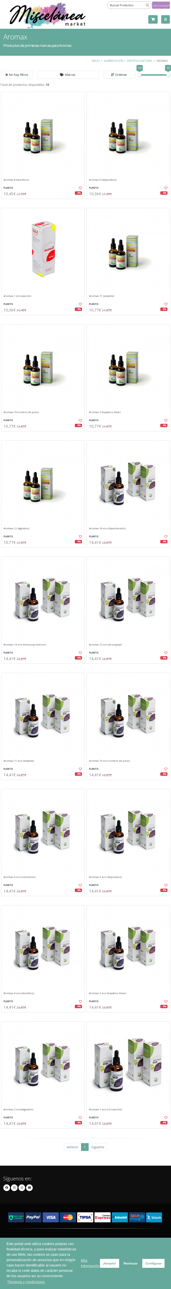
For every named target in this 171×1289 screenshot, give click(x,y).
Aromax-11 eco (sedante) (19, 760)
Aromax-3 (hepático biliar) (104, 412)
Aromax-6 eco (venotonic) (19, 877)
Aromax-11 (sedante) (101, 296)
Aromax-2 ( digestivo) (16, 528)
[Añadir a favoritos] (78, 188)
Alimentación (113, 60)
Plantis (8, 187)
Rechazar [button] (131, 1263)
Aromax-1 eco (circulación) (105, 1109)
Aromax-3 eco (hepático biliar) (107, 993)
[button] (68, 75)
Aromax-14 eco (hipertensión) (107, 528)
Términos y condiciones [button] (26, 1282)
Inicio (96, 60)
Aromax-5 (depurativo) (102, 179)
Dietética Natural (140, 60)
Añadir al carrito (44, 202)
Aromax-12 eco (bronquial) (105, 644)
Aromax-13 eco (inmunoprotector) (25, 644)
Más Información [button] (90, 1263)
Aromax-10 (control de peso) (21, 412)
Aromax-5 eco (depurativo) (105, 877)
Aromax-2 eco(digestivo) (18, 1109)
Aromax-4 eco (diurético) (19, 993)
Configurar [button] (153, 1263)
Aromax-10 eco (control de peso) (109, 760)
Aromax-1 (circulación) (17, 296)
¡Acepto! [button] (109, 1263)
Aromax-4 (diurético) (16, 179)
